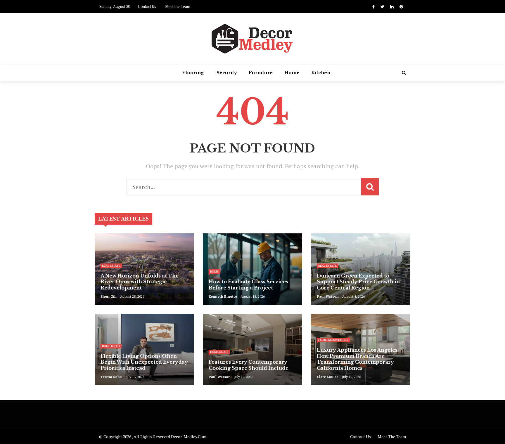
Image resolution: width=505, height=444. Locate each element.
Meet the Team (177, 6)
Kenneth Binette (223, 296)
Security (227, 72)
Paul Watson (328, 296)
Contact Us (147, 6)
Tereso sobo (111, 376)
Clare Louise (327, 376)
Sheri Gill (109, 296)
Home (292, 72)
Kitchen (320, 72)
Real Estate (111, 266)
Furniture (261, 72)
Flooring (193, 72)
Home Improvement (333, 340)
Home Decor (111, 346)
